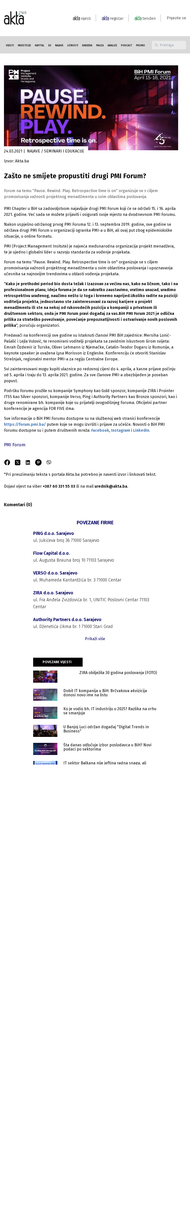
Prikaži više (95, 638)
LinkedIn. (141, 430)
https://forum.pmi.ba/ (25, 424)
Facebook (100, 430)
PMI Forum (14, 445)
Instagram (120, 430)
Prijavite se (176, 18)
